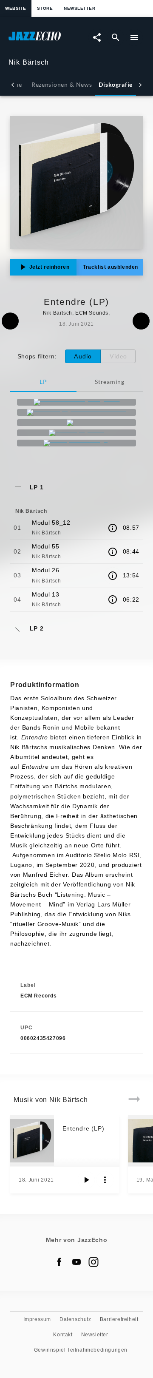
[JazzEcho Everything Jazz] (76, 402)
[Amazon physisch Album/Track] (76, 412)
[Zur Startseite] (42, 40)
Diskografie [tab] (116, 84)
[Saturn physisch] (76, 432)
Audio (83, 356)
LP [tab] (43, 381)
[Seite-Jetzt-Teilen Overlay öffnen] (96, 37)
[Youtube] (76, 1261)
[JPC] (76, 422)
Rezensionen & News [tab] (61, 84)
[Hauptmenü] (134, 37)
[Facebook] (59, 1261)
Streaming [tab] (109, 381)
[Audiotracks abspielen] (86, 1179)
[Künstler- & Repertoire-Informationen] (112, 528)
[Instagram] (93, 1261)
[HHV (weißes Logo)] (76, 443)
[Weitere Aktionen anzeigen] (104, 1179)
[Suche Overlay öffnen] (115, 37)
